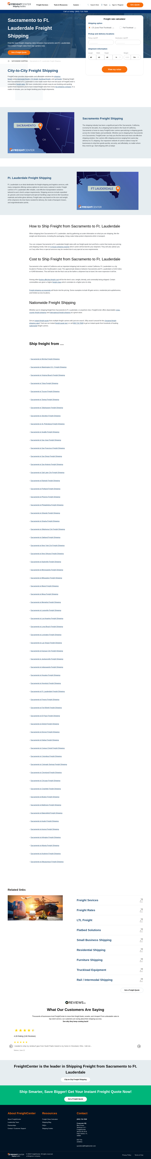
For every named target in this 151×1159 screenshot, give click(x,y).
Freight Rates (86, 910)
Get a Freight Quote (19, 52)
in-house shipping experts (59, 247)
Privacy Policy (126, 1155)
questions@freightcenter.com (86, 1146)
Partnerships (12, 1125)
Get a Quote (135, 5)
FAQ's (44, 1125)
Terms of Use (139, 1155)
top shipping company (63, 87)
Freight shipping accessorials (40, 290)
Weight (126, 53)
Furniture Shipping (90, 960)
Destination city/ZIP (121, 38)
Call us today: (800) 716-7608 (75, 11)
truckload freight (45, 79)
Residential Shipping (91, 950)
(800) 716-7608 (82, 1119)
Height (106, 53)
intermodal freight (23, 79)
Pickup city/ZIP (93, 38)
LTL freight (34, 79)
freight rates (20, 84)
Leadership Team (13, 1122)
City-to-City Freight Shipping (75, 1079)
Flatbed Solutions (89, 930)
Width (98, 53)
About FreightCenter (14, 1119)
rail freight (58, 79)
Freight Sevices (87, 900)
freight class (56, 282)
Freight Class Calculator (50, 1119)
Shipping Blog (46, 1122)
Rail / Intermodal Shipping (94, 979)
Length (90, 53)
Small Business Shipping (94, 940)
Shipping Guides (47, 1128)
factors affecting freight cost (49, 279)
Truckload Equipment (91, 969)
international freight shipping (60, 312)
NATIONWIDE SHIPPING (20, 61)
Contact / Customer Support (17, 1128)
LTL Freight (84, 920)
